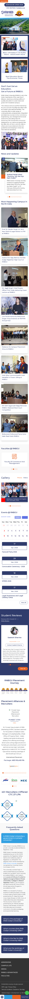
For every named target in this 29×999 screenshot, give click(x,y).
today (18, 517)
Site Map (22, 989)
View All (23, 602)
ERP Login (5, 987)
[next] (26, 517)
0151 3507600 (11, 8)
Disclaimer (16, 989)
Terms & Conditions (7, 989)
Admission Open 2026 (14, 5)
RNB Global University (10, 863)
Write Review (5, 621)
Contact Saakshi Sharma (14, 645)
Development (15, 992)
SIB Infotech (24, 992)
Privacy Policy (12, 987)
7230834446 (20, 8)
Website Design (6, 992)
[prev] (23, 517)
